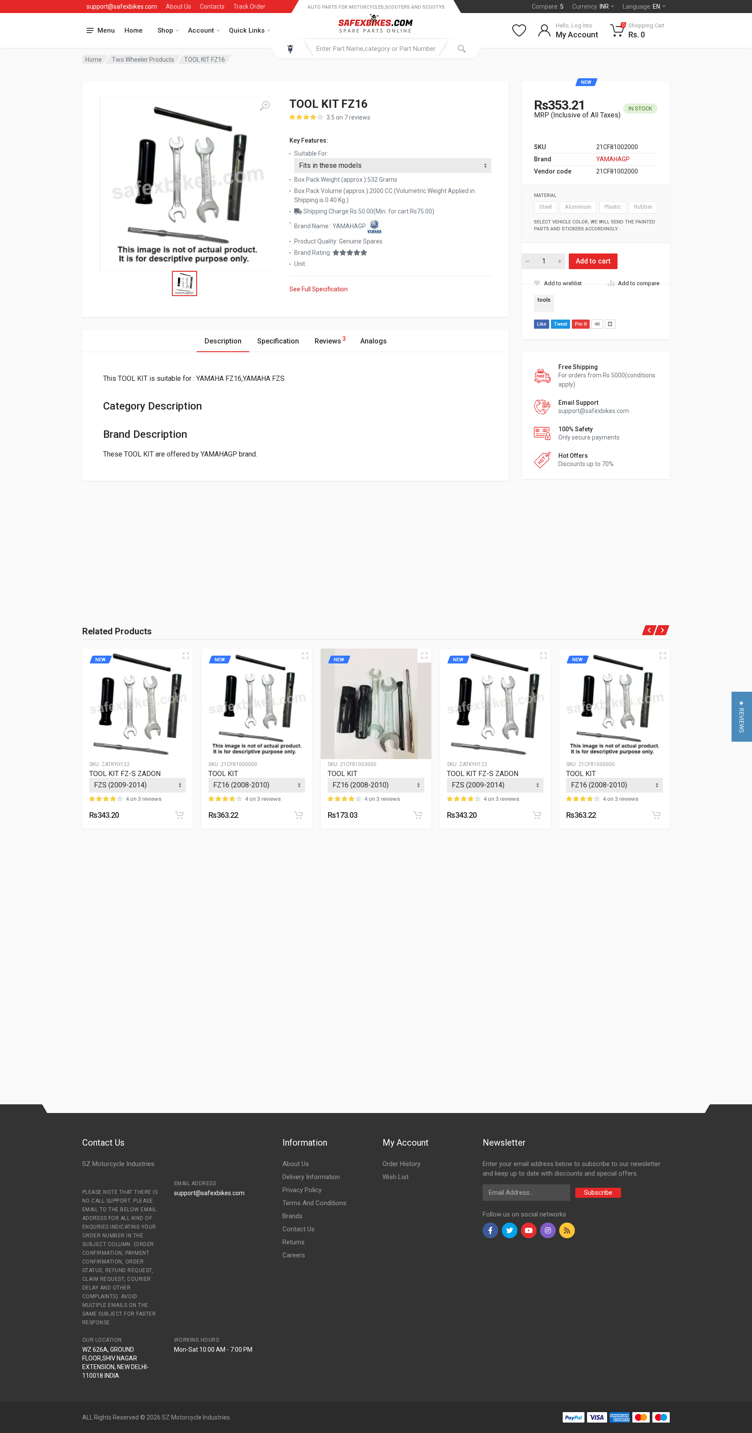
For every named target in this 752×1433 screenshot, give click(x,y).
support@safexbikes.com (122, 6)
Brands (292, 1216)
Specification (278, 341)
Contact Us (298, 1229)
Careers (293, 1255)
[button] (742, 717)
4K (597, 324)
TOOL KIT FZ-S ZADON (125, 774)
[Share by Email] (610, 324)
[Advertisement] (178, 542)
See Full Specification (318, 289)
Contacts (212, 6)
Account (201, 30)
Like (541, 324)
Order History (401, 1164)
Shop (165, 30)
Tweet (560, 324)
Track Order (249, 6)
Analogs (373, 341)
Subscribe (598, 1192)
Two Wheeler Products (143, 59)
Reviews (330, 340)
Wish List (396, 1177)
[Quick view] (186, 656)
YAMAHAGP (613, 159)
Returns (293, 1242)
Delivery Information (311, 1177)
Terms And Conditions (314, 1203)
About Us (178, 6)
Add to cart (593, 261)
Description (223, 341)
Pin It (581, 324)
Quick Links (247, 30)
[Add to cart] (179, 815)
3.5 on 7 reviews (348, 117)
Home (133, 30)
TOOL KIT (223, 774)
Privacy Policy (302, 1190)
